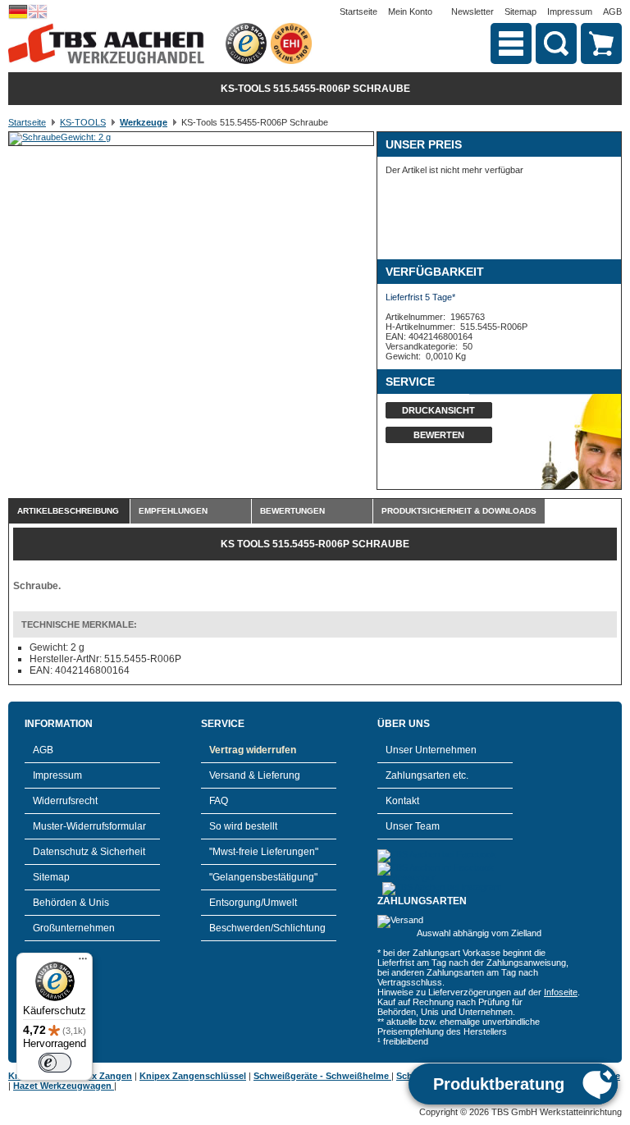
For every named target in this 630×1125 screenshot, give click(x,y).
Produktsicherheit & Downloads (458, 510)
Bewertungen (292, 510)
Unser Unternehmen (431, 750)
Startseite (358, 11)
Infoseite (561, 992)
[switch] (55, 1062)
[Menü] (83, 962)
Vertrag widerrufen (252, 750)
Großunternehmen (74, 928)
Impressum (569, 11)
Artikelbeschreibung (68, 510)
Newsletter (472, 11)
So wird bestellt (243, 826)
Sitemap (520, 11)
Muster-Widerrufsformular (89, 826)
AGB (612, 11)
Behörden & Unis (71, 902)
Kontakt (402, 801)
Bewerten (438, 435)
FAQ (218, 801)
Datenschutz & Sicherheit (89, 851)
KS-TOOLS (83, 122)
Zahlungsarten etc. (427, 775)
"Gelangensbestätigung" (263, 877)
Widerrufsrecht (65, 801)
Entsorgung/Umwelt (253, 902)
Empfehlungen (173, 510)
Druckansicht (438, 410)
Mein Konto (410, 11)
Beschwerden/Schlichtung (267, 928)
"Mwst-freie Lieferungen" (263, 851)
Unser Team (413, 826)
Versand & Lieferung (254, 775)
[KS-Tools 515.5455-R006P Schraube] (60, 137)
